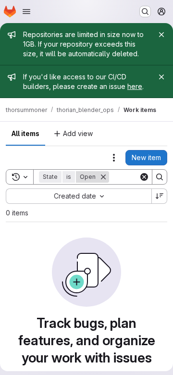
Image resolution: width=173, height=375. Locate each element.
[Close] (161, 34)
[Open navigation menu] (26, 11)
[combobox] (78, 196)
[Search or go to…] (145, 11)
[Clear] (144, 177)
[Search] (159, 177)
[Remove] (103, 177)
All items (25, 133)
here (134, 86)
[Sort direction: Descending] (159, 196)
